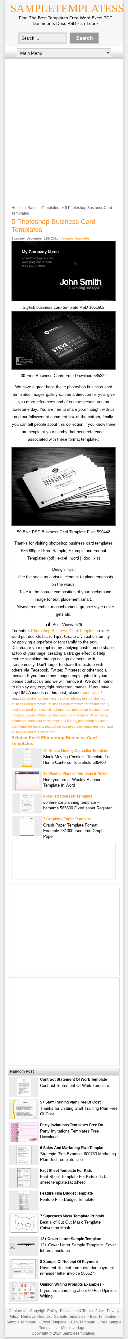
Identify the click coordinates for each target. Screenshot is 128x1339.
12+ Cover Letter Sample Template (70, 1239)
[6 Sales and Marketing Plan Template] (24, 1163)
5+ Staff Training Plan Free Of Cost (70, 1102)
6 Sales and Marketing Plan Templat (71, 1148)
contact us (91, 692)
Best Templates (103, 1316)
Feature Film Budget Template (66, 1193)
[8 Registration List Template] (27, 811)
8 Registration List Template (68, 796)
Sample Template (21, 1322)
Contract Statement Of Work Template (73, 1079)
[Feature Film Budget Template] (24, 1208)
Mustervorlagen (74, 1328)
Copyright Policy (43, 1311)
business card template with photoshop (40, 709)
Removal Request (36, 1316)
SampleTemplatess (67, 8)
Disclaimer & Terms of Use (82, 1311)
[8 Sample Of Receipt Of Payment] (24, 1276)
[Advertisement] (64, 128)
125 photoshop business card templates (50, 698)
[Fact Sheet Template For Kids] (23, 1185)
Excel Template (53, 1322)
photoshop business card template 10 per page (71, 715)
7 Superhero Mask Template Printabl (72, 1216)
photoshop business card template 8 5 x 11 (43, 721)
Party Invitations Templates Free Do (71, 1125)
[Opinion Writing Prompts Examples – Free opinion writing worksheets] (23, 1299)
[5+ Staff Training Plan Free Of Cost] (24, 1117)
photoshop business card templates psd (75, 726)
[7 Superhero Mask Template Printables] (24, 1231)
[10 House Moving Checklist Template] (27, 766)
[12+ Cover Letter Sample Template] (24, 1243)
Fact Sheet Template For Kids (66, 1170)
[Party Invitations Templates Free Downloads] (24, 1140)
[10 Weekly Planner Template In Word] (27, 788)
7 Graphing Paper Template (67, 819)
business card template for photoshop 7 (78, 704)
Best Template (83, 1322)
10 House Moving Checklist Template (75, 751)
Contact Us (18, 1311)
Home (16, 208)
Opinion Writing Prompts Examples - (72, 1284)
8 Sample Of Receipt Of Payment (69, 1261)
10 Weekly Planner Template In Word (75, 773)
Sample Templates (43, 208)
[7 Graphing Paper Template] (27, 834)
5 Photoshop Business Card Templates (63, 630)
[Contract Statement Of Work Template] (24, 1094)
